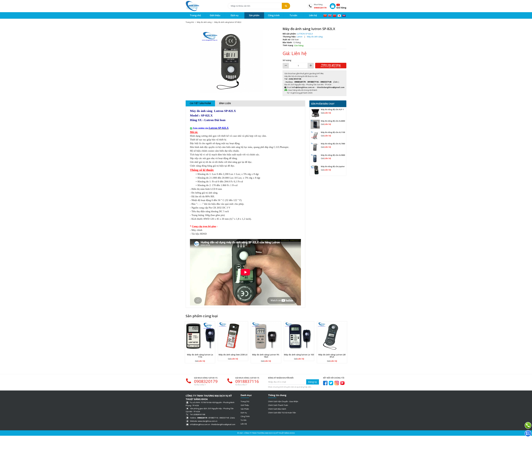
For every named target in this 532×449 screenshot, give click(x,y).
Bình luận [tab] (225, 103)
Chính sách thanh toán (278, 405)
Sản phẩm (245, 409)
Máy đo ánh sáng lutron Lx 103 (299, 354)
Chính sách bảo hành (277, 409)
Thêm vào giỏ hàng (331, 65)
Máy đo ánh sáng (204, 22)
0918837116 (247, 381)
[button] (275, 29)
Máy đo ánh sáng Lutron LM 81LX (332, 355)
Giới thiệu (245, 405)
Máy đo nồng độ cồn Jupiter (333, 166)
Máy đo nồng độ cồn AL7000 (333, 143)
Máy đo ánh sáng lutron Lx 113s (200, 355)
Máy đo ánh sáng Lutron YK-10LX (266, 355)
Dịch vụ (244, 412)
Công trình (245, 416)
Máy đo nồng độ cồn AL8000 (333, 121)
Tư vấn (243, 420)
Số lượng (287, 60)
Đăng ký (312, 381)
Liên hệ (244, 424)
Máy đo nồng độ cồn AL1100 (333, 132)
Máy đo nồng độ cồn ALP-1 (332, 109)
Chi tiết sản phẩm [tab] (200, 103)
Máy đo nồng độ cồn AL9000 (333, 155)
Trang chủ (245, 401)
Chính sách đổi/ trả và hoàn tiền (282, 412)
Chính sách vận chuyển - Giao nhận (283, 401)
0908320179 (320, 7)
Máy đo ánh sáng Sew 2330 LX (233, 354)
